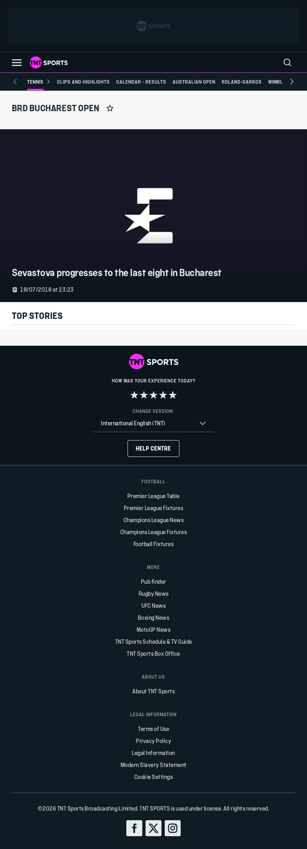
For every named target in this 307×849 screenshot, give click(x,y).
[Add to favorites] (110, 108)
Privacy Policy (153, 740)
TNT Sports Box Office (153, 653)
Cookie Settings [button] (153, 776)
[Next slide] (292, 81)
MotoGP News (154, 629)
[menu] (287, 62)
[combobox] (153, 423)
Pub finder (153, 581)
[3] (153, 395)
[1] (134, 395)
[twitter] (153, 828)
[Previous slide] (15, 81)
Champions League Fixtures (153, 532)
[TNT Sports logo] (49, 62)
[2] (144, 395)
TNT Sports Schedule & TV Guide (153, 641)
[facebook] (134, 828)
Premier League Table (154, 496)
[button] (17, 62)
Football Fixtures (154, 544)
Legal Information (153, 752)
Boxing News (153, 617)
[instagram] (173, 828)
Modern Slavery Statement (154, 764)
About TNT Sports (153, 691)
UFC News (153, 605)
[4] (163, 395)
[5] (172, 395)
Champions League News (154, 520)
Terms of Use (153, 728)
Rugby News (154, 593)
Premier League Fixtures (153, 508)
